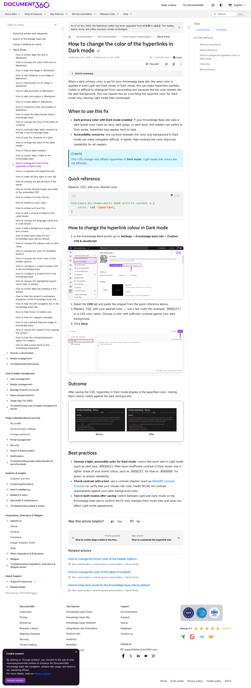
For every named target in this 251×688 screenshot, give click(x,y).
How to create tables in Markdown (34, 101)
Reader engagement (21, 358)
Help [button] (125, 14)
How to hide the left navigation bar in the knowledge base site (37, 305)
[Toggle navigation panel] (63, 28)
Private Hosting (28, 644)
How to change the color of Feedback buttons (36, 252)
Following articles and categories (30, 33)
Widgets (14, 559)
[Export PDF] (174, 64)
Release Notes (17, 587)
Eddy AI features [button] (33, 14)
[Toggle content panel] (189, 27)
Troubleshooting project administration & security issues (31, 462)
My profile (15, 423)
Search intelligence (20, 489)
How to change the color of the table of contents (37, 123)
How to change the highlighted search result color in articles (36, 282)
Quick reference (208, 50)
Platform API (73, 633)
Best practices (207, 69)
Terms (163, 680)
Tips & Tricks (19, 49)
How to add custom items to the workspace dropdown (33, 346)
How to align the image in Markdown (35, 70)
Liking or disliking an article (27, 44)
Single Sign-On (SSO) (21, 400)
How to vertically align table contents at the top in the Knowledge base (36, 131)
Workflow (71, 644)
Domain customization (22, 353)
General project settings (23, 428)
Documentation (84, 36)
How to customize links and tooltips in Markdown (36, 108)
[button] (229, 14)
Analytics (71, 639)
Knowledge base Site (78, 617)
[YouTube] (146, 656)
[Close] (179, 27)
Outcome (205, 64)
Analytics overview (20, 478)
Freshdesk (16, 537)
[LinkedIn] (138, 656)
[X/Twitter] (131, 656)
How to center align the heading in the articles (36, 290)
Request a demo (29, 628)
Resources (25, 622)
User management (20, 378)
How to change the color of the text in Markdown (36, 64)
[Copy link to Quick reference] (105, 179)
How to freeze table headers (31, 150)
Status (124, 622)
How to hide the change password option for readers (34, 339)
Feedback (126, 628)
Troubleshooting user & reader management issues (33, 407)
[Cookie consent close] (76, 651)
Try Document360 (193, 5)
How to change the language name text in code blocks (37, 222)
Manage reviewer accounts (24, 389)
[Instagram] (153, 656)
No (138, 521)
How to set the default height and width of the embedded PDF (37, 191)
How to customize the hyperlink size (35, 171)
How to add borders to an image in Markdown (34, 84)
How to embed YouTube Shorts (32, 197)
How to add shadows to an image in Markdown (35, 77)
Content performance (21, 484)
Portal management (20, 439)
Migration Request (30, 633)
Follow (154, 64)
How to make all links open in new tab (36, 176)
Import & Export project (22, 450)
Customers (26, 611)
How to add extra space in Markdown (35, 96)
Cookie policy (213, 680)
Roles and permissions (22, 395)
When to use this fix (210, 44)
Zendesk (14, 531)
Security (14, 445)
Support (125, 617)
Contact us (127, 633)
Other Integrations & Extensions (27, 553)
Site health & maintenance (24, 500)
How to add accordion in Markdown (35, 90)
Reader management (21, 384)
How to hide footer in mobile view (34, 312)
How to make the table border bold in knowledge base (35, 116)
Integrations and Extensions (81, 628)
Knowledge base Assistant (81, 622)
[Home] (26, 5)
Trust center (177, 680)
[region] (126, 204)
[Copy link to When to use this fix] (114, 111)
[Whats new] (213, 5)
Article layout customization (136, 36)
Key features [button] (57, 14)
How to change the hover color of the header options (36, 260)
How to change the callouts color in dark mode (37, 245)
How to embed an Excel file (30, 208)
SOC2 (228, 680)
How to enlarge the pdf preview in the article (36, 183)
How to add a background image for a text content (36, 230)
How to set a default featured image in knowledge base (36, 324)
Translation (221, 29)
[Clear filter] (55, 24)
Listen (179, 57)
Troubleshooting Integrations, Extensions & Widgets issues (32, 565)
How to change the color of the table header (35, 144)
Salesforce (16, 520)
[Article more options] (180, 64)
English (237, 5)
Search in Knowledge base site (29, 38)
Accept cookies (15, 680)
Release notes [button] (107, 14)
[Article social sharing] (166, 64)
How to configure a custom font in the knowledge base (36, 275)
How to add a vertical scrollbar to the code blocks (35, 214)
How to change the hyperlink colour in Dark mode (220, 57)
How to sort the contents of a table (34, 137)
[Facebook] (123, 656)
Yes (119, 521)
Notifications (17, 456)
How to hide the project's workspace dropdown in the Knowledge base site (36, 298)
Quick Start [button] (11, 14)
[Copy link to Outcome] (92, 384)
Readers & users (18, 495)
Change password (20, 434)
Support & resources (21, 581)
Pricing (23, 617)
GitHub (14, 526)
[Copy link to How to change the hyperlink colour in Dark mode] (173, 228)
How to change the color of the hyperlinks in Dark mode (32, 165)
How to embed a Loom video (31, 202)
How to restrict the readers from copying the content (37, 331)
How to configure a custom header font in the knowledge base (37, 267)
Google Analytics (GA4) (22, 542)
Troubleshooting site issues (24, 363)
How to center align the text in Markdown (32, 56)
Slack (13, 548)
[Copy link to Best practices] (102, 453)
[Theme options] (221, 5)
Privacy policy (42, 673)
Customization (203, 29)
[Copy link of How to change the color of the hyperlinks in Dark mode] (98, 51)
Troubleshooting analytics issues (27, 505)
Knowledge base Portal (79, 611)
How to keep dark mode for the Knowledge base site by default (32, 237)
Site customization (107, 36)
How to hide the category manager (34, 317)
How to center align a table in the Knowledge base (33, 157)
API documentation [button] (82, 14)
